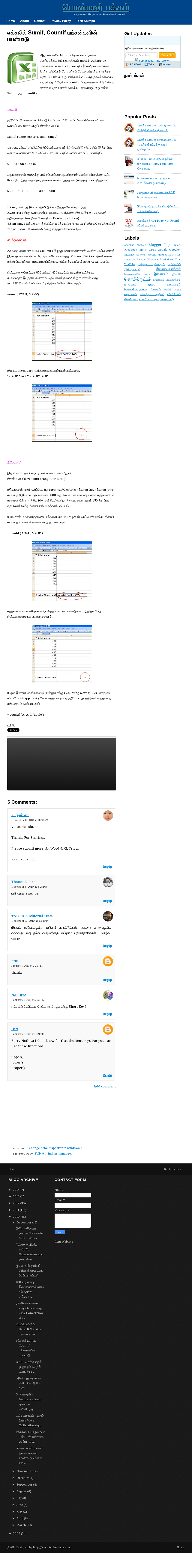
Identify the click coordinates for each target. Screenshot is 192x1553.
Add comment (105, 1086)
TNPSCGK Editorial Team (32, 916)
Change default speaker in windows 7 (55, 1148)
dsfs (14, 1029)
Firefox (143, 249)
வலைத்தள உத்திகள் (152, 294)
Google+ (175, 249)
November (24, 1471)
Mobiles (162, 254)
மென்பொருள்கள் (135, 289)
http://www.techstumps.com (51, 1547)
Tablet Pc (129, 259)
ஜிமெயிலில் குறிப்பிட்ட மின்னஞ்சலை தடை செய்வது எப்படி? (29, 1270)
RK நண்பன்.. (20, 815)
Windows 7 (154, 259)
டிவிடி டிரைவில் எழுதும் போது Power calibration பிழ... (30, 1420)
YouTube (129, 264)
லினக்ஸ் (167, 289)
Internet (129, 254)
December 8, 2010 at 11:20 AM (29, 820)
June (19, 1505)
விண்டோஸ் (174, 294)
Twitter (151, 64)
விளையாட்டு (167, 299)
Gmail (152, 249)
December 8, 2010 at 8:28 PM (29, 886)
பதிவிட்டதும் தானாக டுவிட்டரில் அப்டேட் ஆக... (28, 1383)
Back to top (172, 1169)
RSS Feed (135, 64)
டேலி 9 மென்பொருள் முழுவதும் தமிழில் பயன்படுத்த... (29, 1366)
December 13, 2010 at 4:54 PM (29, 920)
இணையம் (161, 274)
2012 (16, 1203)
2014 (16, 1189)
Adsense (129, 245)
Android (141, 245)
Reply (107, 866)
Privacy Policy (61, 20)
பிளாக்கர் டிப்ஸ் (139, 284)
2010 (16, 1216)
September (24, 1484)
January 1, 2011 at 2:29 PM (27, 965)
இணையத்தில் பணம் (137, 274)
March (21, 1525)
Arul (14, 961)
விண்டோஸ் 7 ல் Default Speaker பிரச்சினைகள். (29, 1329)
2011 (16, 1210)
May (19, 1511)
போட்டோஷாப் (174, 284)
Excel (177, 245)
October (22, 1478)
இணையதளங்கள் (168, 269)
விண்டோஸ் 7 (131, 299)
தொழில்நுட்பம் (137, 279)
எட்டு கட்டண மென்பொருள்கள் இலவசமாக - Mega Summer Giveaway (155, 163)
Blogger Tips (160, 244)
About (24, 20)
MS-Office (141, 254)
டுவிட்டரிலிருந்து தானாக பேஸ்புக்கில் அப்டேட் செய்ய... (29, 1233)
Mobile (152, 254)
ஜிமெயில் (176, 274)
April (19, 1518)
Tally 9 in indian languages (53, 1153)
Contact (39, 20)
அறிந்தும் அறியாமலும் (151, 264)
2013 (16, 1196)
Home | (181, 1547)
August (21, 1491)
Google (162, 249)
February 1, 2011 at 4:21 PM (27, 1034)
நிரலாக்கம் (158, 279)
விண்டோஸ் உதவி (149, 299)
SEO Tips (174, 254)
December (24, 1222)
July (19, 1498)
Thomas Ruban (23, 882)
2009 (16, 1533)
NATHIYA (18, 995)
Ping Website (64, 1241)
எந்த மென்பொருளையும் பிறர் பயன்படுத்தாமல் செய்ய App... (30, 1436)
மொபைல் (156, 289)
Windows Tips (172, 259)
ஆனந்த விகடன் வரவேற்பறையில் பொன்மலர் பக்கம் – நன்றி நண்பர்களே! (156, 144)
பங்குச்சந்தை (173, 279)
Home (10, 20)
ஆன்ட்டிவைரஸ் (132, 269)
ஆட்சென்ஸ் (174, 264)
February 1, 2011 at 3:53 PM (28, 999)
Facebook (130, 249)
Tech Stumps (85, 20)
